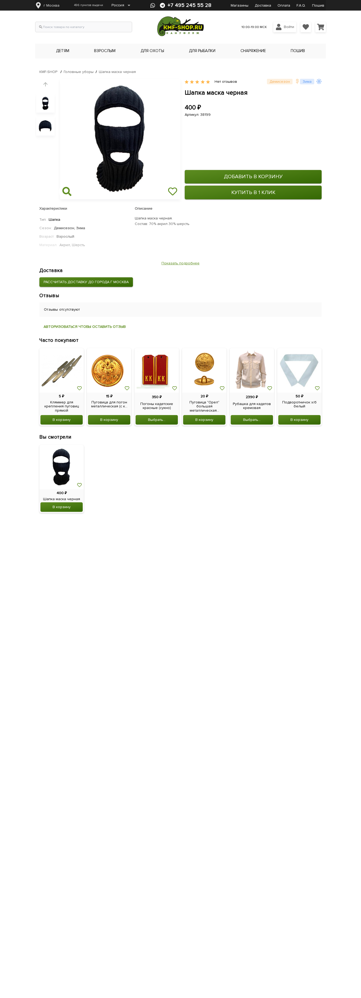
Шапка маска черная (117, 72)
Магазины (239, 5)
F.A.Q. (301, 5)
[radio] (186, 82)
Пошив (318, 5)
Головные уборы (79, 72)
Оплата (283, 5)
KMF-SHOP (48, 72)
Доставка (263, 5)
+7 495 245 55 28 (189, 5)
